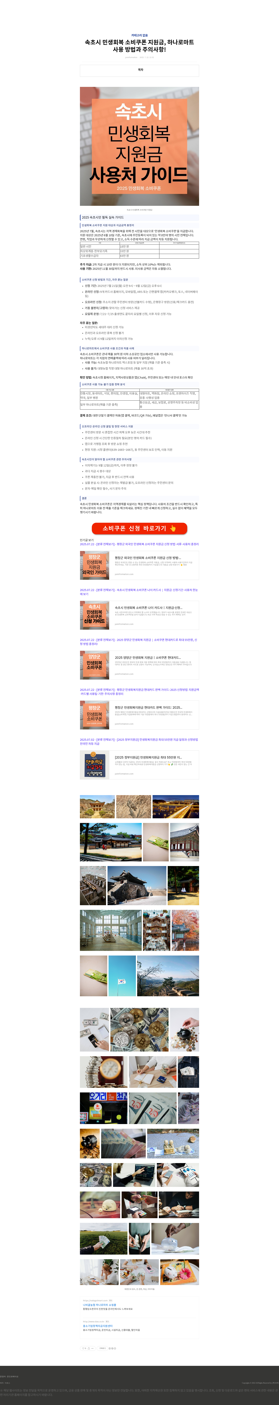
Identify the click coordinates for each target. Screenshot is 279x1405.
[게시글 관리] (92, 1348)
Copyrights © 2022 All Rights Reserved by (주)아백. (260, 1383)
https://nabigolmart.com (95, 1301)
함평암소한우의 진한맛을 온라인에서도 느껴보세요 (108, 1309)
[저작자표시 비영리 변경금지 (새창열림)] (112, 1348)
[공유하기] (89, 1348)
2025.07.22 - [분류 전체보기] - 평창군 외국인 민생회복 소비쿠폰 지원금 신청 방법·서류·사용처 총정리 (139, 544)
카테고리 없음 (139, 35)
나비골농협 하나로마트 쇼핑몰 (99, 1305)
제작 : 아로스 (5, 1383)
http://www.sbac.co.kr (93, 1322)
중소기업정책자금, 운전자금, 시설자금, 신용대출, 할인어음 (111, 1330)
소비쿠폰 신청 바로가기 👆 (139, 528)
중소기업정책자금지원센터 (98, 1326)
